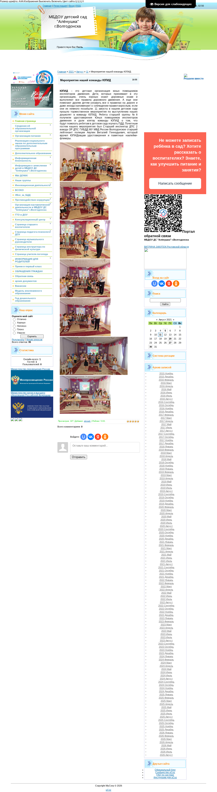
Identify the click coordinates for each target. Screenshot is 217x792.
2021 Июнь (166, 558)
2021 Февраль (166, 545)
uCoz (108, 790)
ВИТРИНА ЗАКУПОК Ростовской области (166, 246)
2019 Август (166, 491)
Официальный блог (165, 769)
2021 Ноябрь (166, 573)
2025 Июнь (166, 710)
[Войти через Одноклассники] (105, 437)
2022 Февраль (166, 583)
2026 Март (166, 739)
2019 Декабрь (166, 503)
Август (79, 71)
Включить (56, 1)
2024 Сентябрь (166, 682)
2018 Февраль (166, 449)
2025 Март (166, 701)
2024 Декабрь (166, 691)
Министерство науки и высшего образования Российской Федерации (30, 394)
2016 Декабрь (166, 411)
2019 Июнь (166, 484)
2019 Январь (166, 469)
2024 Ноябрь (166, 688)
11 (87, 71)
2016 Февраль (166, 380)
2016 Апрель (166, 386)
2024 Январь (166, 656)
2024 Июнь (166, 672)
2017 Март (166, 418)
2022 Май (166, 593)
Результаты (18, 339)
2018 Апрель (166, 456)
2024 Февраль (166, 659)
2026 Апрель (166, 742)
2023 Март (166, 624)
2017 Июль (166, 427)
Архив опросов (34, 339)
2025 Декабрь (166, 729)
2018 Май (166, 459)
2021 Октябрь (166, 570)
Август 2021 (165, 319)
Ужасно (21, 332)
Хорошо (21, 322)
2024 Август (166, 678)
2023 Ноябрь (166, 650)
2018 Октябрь (166, 462)
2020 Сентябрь (166, 529)
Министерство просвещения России (30, 369)
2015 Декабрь (166, 376)
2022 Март (166, 586)
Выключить (45, 1)
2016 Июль (166, 395)
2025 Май (166, 707)
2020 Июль (166, 523)
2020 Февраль (166, 507)
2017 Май (166, 424)
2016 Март (166, 383)
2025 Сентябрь (166, 720)
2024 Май (166, 669)
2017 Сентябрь (166, 434)
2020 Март (166, 510)
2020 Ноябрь (166, 535)
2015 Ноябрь (166, 373)
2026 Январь (166, 732)
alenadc (87, 421)
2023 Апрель (166, 627)
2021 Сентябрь (166, 567)
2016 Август (166, 399)
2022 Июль (166, 599)
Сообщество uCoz (165, 772)
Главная (47, 5)
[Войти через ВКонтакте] (91, 437)
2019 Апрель (166, 478)
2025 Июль (166, 713)
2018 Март (166, 453)
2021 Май (166, 554)
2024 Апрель (166, 666)
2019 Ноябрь (166, 500)
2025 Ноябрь (166, 726)
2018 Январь (166, 446)
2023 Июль (166, 637)
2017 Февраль (166, 414)
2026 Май (166, 745)
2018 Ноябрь (166, 465)
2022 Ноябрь (166, 612)
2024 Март (166, 662)
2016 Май (166, 389)
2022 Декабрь (166, 615)
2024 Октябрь (166, 685)
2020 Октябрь (166, 532)
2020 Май (166, 516)
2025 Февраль (166, 697)
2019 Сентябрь (166, 494)
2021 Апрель (166, 551)
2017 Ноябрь (166, 440)
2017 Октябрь (166, 437)
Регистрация (60, 5)
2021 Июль (166, 561)
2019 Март (166, 475)
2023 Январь (166, 618)
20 (170, 338)
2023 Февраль (166, 621)
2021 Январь (166, 542)
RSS (78, 5)
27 (170, 342)
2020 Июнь (166, 519)
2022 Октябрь (166, 608)
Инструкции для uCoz (165, 777)
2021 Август (166, 564)
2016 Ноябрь (166, 408)
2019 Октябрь (166, 497)
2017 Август (166, 430)
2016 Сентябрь (166, 402)
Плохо (20, 329)
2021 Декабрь (166, 577)
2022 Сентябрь (166, 605)
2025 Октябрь (166, 723)
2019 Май (166, 481)
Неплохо (21, 326)
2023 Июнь (166, 634)
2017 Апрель (166, 421)
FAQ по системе (165, 775)
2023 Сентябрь (166, 643)
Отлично (21, 319)
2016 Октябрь (166, 405)
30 (150, 346)
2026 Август (166, 755)
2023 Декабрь (166, 653)
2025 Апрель (166, 704)
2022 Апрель (166, 589)
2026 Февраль (166, 736)
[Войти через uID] (83, 437)
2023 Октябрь (166, 647)
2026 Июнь (166, 748)
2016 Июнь (166, 392)
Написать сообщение (175, 183)
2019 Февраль (166, 472)
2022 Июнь (166, 596)
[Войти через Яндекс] (98, 437)
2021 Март (166, 548)
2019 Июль (166, 488)
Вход (71, 5)
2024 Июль (166, 675)
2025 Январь (166, 694)
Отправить (78, 457)
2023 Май (166, 631)
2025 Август (166, 716)
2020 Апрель (166, 513)
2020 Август (166, 526)
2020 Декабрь (166, 538)
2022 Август (166, 602)
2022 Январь (166, 580)
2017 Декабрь (166, 443)
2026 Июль (166, 751)
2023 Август (166, 640)
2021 (71, 71)
